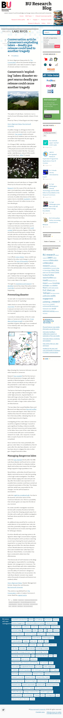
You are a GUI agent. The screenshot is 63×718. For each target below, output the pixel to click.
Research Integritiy (31, 681)
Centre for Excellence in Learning (35, 623)
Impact (35, 20)
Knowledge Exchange (42, 648)
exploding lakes (13, 604)
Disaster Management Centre (28, 602)
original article (22, 595)
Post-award (15, 666)
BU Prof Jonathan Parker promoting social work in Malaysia (51, 221)
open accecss (16, 659)
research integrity (42, 681)
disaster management (14, 602)
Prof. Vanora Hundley (55, 293)
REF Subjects (54, 670)
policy (51, 663)
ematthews (16, 55)
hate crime (34, 641)
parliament (34, 659)
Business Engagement (18, 623)
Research (10, 188)
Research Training (28, 688)
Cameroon (21, 600)
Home (21, 16)
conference (53, 266)
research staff (41, 684)
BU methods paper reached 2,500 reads (53, 143)
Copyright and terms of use (54, 713)
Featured (20, 604)
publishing (46, 302)
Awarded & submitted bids (19, 619)
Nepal (45, 288)
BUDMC (15, 600)
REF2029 (14, 673)
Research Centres (38, 673)
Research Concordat (17, 677)
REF (28, 20)
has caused (18, 134)
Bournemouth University (8, 7)
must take (11, 288)
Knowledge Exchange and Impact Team (23, 652)
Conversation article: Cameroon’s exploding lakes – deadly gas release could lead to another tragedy (23, 45)
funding (45, 275)
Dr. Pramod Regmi (47, 270)
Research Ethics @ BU (18, 20)
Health (45, 280)
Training (37, 695)
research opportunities (29, 684)
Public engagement (49, 666)
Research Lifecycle (34, 23)
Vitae (57, 695)
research (56, 301)
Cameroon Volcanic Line (31, 600)
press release (20, 257)
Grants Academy (16, 641)
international (30, 648)
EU (50, 272)
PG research (44, 663)
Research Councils (46, 304)
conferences (26, 627)
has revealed (18, 376)
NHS (50, 655)
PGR (48, 23)
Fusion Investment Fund (24, 637)
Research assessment (25, 673)
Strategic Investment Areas (31, 691)
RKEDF (50, 308)
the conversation (28, 606)
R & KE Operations (25, 670)
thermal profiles (31, 409)
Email (45, 109)
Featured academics (17, 634)
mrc (33, 655)
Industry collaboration (50, 645)
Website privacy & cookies (54, 712)
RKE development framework (44, 688)
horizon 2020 (51, 280)
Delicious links (55, 627)
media (50, 285)
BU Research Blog (38, 6)
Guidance (26, 641)
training (51, 311)
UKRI (46, 359)
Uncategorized (50, 695)
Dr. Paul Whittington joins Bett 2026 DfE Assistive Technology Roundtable (51, 206)
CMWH (55, 257)
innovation (50, 283)
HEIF (46, 641)
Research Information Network (48, 321)
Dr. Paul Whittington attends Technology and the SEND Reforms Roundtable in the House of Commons (51, 189)
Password (51, 44)
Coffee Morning (16, 627)
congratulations (47, 268)
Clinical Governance (51, 623)
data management (45, 627)
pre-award (39, 666)
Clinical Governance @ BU (43, 16)
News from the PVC (41, 655)
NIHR (50, 287)
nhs (48, 287)
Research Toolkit (46, 20)
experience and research (24, 284)
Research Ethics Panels (42, 677)
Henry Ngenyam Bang (15, 124)
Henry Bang (26, 604)
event (52, 272)
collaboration (53, 260)
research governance (18, 681)
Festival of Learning (30, 634)
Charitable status (40, 712)
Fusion (54, 277)
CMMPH (50, 258)
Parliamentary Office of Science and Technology (25, 663)
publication (46, 296)
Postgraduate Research (27, 666)
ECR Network (27, 630)
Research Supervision (52, 684)
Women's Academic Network (20, 699)
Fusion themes (37, 637)
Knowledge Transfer (41, 652)
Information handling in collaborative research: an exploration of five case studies (51, 334)
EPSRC (35, 630)
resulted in (27, 199)
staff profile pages (17, 691)
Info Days (15, 648)
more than (11, 307)
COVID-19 (34, 627)
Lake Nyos (20, 606)
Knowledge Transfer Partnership (21, 655)
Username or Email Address (46, 42)
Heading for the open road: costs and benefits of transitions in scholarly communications (51, 350)
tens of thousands (22, 261)
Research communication (52, 673)
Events (57, 272)
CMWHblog (45, 260)
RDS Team (28, 16)
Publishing (15, 670)
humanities (33, 645)
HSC (56, 280)
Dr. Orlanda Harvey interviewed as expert (50, 174)
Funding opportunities (53, 634)
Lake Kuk (14, 606)
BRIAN (31, 619)
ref (51, 302)
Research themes (17, 688)
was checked (18, 460)
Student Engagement (46, 691)
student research (16, 695)
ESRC (47, 272)
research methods (54, 681)
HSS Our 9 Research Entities (20, 645)
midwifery (55, 285)
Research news (16, 684)
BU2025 (56, 619)
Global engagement (48, 637)
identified (10, 286)
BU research (49, 254)
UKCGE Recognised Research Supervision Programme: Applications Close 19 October (50, 158)
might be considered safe (22, 495)
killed (21, 155)
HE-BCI (41, 641)
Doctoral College (55, 268)
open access (54, 287)
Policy (43, 23)
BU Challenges (39, 619)
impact (45, 283)
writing (32, 699)
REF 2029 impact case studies (40, 670)
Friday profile (41, 634)
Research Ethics (30, 677)
